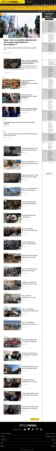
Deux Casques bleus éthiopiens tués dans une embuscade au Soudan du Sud (51, 127)
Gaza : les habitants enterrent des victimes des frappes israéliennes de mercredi (30, 310)
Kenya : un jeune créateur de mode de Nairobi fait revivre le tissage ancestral (50, 115)
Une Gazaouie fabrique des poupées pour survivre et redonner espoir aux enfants (30, 408)
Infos (2, 7)
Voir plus (49, 174)
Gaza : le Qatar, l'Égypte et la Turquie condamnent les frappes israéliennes (30, 62)
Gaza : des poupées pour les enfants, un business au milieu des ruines (29, 341)
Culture (20, 7)
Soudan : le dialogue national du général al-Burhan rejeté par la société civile (51, 94)
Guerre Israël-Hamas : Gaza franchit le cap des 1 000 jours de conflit (30, 176)
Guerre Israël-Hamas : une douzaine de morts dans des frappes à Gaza (30, 149)
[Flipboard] (33, 429)
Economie (8, 7)
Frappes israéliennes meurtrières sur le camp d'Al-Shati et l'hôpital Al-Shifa (29, 381)
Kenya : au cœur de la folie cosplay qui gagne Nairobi (50, 145)
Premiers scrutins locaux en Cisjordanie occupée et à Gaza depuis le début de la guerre (30, 354)
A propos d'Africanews (6, 433)
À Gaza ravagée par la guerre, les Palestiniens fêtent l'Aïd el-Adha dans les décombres (29, 243)
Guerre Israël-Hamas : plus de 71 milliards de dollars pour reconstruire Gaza (30, 367)
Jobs (2, 443)
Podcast (13, 9)
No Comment (44, 7)
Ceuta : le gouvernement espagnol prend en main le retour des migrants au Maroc (51, 38)
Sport (15, 7)
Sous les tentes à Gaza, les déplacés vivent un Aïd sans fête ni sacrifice (30, 256)
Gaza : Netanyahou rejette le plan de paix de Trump (29, 109)
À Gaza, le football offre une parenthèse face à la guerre (29, 203)
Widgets (2, 446)
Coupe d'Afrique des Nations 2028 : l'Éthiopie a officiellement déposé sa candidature (51, 47)
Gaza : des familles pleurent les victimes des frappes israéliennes (29, 230)
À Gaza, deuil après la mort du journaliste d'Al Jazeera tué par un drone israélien (30, 394)
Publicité (53, 439)
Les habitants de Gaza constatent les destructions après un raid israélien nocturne (30, 216)
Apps (54, 443)
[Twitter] (29, 429)
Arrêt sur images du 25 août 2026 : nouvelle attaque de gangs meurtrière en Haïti (51, 83)
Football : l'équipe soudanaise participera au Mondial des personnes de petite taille (51, 72)
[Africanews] (9, 1)
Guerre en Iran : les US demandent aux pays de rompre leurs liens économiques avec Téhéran (51, 27)
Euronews (53, 446)
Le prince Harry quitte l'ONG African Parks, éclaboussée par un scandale (51, 104)
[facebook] (37, 429)
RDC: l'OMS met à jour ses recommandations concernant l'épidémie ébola (51, 62)
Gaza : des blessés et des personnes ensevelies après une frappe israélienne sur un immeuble (29, 270)
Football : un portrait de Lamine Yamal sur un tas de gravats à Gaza (29, 283)
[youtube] (25, 429)
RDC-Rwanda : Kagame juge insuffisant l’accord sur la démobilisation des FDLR (51, 137)
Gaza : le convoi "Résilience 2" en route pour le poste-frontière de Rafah (29, 297)
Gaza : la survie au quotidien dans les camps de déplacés (29, 96)
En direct (43, 11)
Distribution (3, 439)
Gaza (5, 36)
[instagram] (41, 429)
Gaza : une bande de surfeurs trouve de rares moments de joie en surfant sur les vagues (29, 323)
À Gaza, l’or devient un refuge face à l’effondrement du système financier (29, 83)
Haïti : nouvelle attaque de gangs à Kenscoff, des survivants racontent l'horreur (50, 155)
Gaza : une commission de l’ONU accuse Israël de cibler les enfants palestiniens (30, 189)
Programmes (5, 9)
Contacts (3, 436)
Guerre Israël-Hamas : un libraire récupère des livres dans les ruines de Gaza (30, 163)
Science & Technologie (32, 7)
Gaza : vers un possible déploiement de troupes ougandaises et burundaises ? (20, 42)
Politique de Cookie (50, 436)
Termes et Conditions (50, 433)
